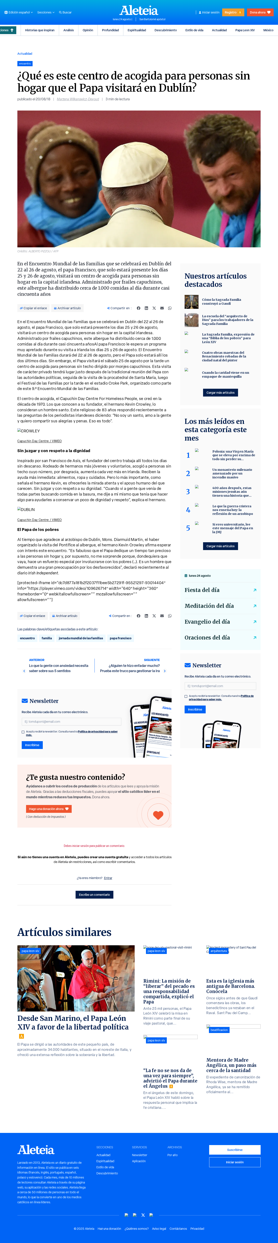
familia (47, 638)
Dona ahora (257, 12)
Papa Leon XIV (245, 30)
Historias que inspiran (40, 30)
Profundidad (110, 30)
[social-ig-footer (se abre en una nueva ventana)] (151, 1215)
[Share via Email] (162, 308)
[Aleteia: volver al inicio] (139, 10)
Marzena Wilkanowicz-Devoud (78, 99)
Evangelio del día (207, 621)
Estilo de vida (194, 30)
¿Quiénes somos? (137, 1229)
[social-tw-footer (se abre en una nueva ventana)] (143, 1215)
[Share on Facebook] (138, 308)
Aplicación (139, 1161)
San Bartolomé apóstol (152, 19)
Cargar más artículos (221, 392)
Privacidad (197, 1229)
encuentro (27, 638)
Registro (231, 12)
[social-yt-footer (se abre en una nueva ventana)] (127, 1215)
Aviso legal (159, 1229)
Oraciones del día (207, 637)
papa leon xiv (30, 951)
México (268, 30)
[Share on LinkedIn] (146, 308)
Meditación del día (209, 606)
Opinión (88, 30)
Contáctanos (178, 1229)
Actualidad (219, 30)
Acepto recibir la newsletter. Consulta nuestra (72, 733)
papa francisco (120, 638)
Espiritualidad (137, 30)
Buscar (67, 12)
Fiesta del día (202, 590)
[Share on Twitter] (154, 308)
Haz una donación (109, 1229)
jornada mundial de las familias (81, 638)
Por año (172, 1155)
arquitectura (219, 951)
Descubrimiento (166, 30)
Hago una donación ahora (46, 809)
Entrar (108, 878)
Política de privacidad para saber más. (221, 697)
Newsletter (139, 1155)
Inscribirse (32, 745)
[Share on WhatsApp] (170, 308)
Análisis (68, 30)
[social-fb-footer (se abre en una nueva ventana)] (135, 1215)
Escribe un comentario (94, 895)
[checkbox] (23, 732)
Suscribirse (235, 1150)
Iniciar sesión (211, 12)
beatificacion (219, 1030)
